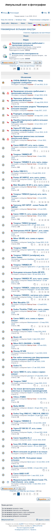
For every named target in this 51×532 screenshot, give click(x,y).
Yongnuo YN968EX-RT (22, 265)
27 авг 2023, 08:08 (38, 367)
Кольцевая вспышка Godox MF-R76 (28, 272)
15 (45, 202)
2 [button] (21, 69)
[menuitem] (4, 12)
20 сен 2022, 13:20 (40, 446)
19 (39, 168)
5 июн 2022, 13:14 (39, 484)
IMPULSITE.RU (37, 526)
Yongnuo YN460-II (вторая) (24, 223)
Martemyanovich (32, 322)
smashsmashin (32, 147)
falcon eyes (31, 462)
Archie (29, 484)
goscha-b (30, 376)
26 (39, 378)
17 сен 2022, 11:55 (40, 453)
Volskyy (30, 453)
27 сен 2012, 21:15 (41, 84)
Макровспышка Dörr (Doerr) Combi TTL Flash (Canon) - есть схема (29, 481)
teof (28, 475)
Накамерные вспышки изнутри (18, 29)
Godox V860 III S (20, 171)
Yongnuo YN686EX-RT (22, 154)
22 (48, 168)
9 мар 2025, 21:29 (42, 242)
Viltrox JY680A (19, 397)
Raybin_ (30, 432)
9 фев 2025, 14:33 (42, 250)
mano (29, 274)
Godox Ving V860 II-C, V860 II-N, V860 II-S (31, 414)
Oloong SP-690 (19, 351)
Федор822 (30, 289)
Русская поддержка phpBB (25, 527)
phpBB (21, 524)
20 (42, 168)
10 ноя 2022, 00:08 (40, 432)
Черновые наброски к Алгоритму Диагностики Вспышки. (27, 99)
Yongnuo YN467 (20, 381)
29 (45, 299)
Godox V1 (17, 366)
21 (45, 168)
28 (42, 299)
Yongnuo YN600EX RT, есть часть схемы (31, 279)
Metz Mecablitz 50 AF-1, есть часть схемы (31, 185)
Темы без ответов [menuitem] (7, 20)
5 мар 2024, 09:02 (40, 331)
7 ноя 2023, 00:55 (41, 353)
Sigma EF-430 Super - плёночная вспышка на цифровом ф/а (26, 129)
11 (42, 292)
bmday (29, 297)
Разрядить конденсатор (23, 114)
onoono (29, 446)
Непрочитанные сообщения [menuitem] (39, 20)
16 (48, 202)
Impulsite (30, 84)
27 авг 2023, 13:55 (38, 361)
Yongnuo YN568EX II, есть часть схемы (30, 162)
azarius (29, 179)
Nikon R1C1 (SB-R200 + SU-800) (26, 343)
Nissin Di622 (18, 466)
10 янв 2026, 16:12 (40, 179)
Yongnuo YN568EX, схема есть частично (31, 288)
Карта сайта (5, 23)
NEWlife (30, 468)
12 (45, 292)
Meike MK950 (18, 406)
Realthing (30, 132)
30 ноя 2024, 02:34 (39, 274)
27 (39, 299)
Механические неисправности (25, 54)
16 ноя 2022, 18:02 (39, 423)
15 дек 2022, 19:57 (41, 415)
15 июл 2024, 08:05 (42, 289)
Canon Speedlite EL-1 (22, 438)
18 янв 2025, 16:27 (42, 259)
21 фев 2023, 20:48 (40, 392)
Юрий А (30, 392)
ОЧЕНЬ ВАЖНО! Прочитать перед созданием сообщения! (27, 82)
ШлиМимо (30, 259)
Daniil (29, 339)
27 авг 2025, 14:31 (38, 225)
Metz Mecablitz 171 (21, 303)
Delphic (29, 331)
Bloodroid (30, 353)
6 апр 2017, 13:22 (41, 110)
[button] (15, 68)
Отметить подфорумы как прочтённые (36, 33)
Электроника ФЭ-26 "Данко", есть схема (30, 231)
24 (48, 220)
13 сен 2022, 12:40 (43, 462)
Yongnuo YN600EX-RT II (23, 330)
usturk (29, 440)
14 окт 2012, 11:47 (41, 124)
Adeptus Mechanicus (34, 280)
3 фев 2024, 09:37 (39, 339)
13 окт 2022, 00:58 (39, 440)
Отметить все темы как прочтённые (22, 66)
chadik (29, 423)
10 (39, 292)
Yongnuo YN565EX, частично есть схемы (31, 295)
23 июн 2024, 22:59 (39, 297)
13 (39, 202)
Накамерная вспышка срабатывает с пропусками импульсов (28, 44)
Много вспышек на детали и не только (30, 452)
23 (45, 220)
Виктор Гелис (31, 140)
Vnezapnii (30, 415)
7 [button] (34, 69)
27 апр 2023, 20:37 (41, 376)
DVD (28, 225)
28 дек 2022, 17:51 (41, 408)
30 (48, 299)
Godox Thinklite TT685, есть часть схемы (31, 309)
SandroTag (31, 242)
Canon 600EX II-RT (21, 474)
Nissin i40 (17, 337)
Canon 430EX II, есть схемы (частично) (30, 214)
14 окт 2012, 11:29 (41, 132)
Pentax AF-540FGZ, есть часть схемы (29, 178)
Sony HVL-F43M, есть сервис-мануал (29, 444)
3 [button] (24, 69)
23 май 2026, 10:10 (38, 173)
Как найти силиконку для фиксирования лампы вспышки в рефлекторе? (30, 358)
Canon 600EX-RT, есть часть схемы (28, 145)
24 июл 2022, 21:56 (40, 468)
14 (42, 202)
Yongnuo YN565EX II (22, 421)
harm (29, 173)
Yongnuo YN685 (20, 248)
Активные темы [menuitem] (21, 20)
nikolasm (30, 408)
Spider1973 (31, 250)
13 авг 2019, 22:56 (41, 95)
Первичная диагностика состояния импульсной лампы (27, 137)
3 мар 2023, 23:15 (41, 383)
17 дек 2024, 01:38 (42, 266)
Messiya (30, 383)
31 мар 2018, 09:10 (41, 102)
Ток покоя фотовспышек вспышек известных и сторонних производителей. (29, 390)
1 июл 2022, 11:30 (37, 475)
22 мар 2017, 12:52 (41, 115)
